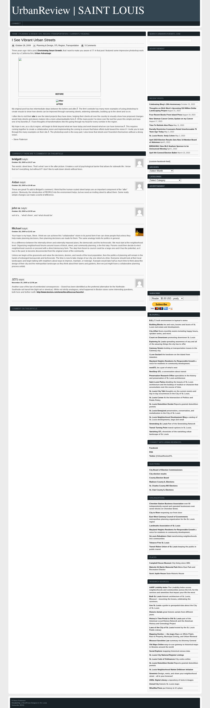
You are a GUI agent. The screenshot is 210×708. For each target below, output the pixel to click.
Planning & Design (28, 34)
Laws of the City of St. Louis (161, 627)
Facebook (153, 448)
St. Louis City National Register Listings (166, 655)
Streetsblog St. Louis (158, 424)
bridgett (16, 159)
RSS (151, 452)
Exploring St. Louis (157, 342)
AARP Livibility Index (158, 587)
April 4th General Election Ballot (163, 153)
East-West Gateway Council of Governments (168, 517)
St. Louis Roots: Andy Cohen (162, 136)
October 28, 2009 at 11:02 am (23, 231)
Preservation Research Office (161, 376)
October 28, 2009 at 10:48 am (23, 185)
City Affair (153, 331)
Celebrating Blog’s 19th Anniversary (164, 104)
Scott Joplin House (157, 573)
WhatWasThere (155, 688)
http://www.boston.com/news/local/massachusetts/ (60, 292)
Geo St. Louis (155, 605)
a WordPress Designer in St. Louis (34, 703)
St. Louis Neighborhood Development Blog (168, 417)
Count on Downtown (158, 337)
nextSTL (153, 368)
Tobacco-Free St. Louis (159, 543)
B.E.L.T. (152, 320)
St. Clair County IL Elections (161, 490)
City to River (154, 513)
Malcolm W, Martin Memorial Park (163, 567)
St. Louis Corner (156, 398)
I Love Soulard (155, 354)
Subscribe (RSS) (18, 705)
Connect (16, 23)
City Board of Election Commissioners (165, 470)
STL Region (44, 34)
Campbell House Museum (160, 563)
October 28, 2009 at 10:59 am (23, 211)
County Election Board (159, 478)
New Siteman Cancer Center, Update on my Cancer (171, 119)
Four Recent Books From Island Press (165, 115)
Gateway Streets (156, 348)
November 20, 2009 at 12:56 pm (24, 282)
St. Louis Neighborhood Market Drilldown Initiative (171, 670)
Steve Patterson (19, 700)
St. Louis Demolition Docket (161, 404)
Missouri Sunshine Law (159, 641)
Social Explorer (155, 651)
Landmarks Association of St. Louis (164, 526)
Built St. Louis (155, 596)
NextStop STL (155, 371)
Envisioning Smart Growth (50, 50)
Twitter (152, 456)
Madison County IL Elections (161, 482)
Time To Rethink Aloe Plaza (161, 125)
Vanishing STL (155, 432)
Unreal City (154, 684)
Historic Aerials (155, 612)
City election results (158, 474)
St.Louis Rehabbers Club (160, 536)
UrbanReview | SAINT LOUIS (78, 9)
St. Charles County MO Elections (163, 486)
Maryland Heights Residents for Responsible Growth (172, 361)
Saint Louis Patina (157, 382)
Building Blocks (156, 325)
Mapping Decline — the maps (162, 634)
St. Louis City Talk (157, 391)
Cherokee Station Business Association (166, 504)
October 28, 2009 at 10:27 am (23, 162)
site (33, 116)
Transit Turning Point (158, 428)
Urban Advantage (43, 53)
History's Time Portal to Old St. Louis (165, 618)
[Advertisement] (174, 71)
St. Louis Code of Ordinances (162, 659)
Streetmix (153, 673)
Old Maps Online (156, 644)
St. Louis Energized (157, 411)
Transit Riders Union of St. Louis (163, 547)
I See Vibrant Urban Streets (33, 40)
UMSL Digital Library (158, 680)
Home (14, 34)
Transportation (60, 34)
